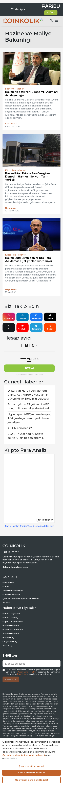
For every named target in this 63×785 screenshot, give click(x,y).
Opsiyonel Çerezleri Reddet (31, 780)
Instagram (8, 318)
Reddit (50, 329)
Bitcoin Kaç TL (10, 637)
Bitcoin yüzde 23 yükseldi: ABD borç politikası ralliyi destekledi (29, 406)
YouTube (22, 329)
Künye (6, 586)
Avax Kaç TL (9, 645)
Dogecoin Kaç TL (11, 641)
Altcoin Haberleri (11, 633)
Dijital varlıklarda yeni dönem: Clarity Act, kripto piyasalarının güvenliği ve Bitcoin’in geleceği (28, 394)
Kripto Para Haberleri (13, 621)
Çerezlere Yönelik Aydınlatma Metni (21, 598)
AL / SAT (51, 12)
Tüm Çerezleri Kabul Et (31, 772)
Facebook (36, 318)
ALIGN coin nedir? (20, 428)
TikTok (50, 318)
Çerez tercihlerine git (31, 766)
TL (29, 359)
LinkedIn (22, 318)
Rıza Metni (22, 674)
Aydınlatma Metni (27, 672)
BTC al (29, 368)
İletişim (6, 602)
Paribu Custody (10, 617)
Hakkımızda (8, 582)
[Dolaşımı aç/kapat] (56, 20)
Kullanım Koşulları (11, 594)
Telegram (36, 329)
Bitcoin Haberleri (11, 625)
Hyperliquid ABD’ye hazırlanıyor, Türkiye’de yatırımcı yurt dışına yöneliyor (29, 418)
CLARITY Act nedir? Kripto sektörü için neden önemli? (26, 435)
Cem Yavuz (11, 123)
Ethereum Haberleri (13, 629)
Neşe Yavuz (11, 208)
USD (35, 359)
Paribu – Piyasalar (11, 613)
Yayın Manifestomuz (13, 590)
